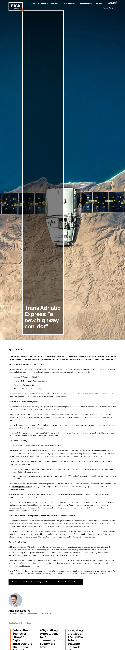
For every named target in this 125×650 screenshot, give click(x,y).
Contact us (111, 4)
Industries (55, 4)
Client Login (112, 2)
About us (98, 4)
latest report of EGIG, (21, 487)
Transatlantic (86, 4)
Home (32, 4)
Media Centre (109, 8)
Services (42, 4)
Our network (69, 4)
